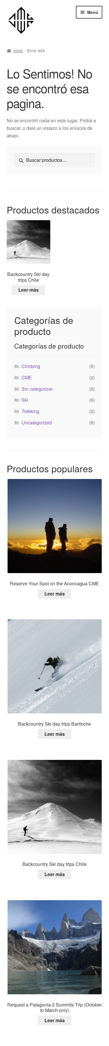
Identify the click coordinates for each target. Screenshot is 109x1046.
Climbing (31, 366)
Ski (25, 399)
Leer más (28, 289)
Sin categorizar (37, 388)
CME (27, 377)
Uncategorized (37, 422)
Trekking (30, 411)
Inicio (18, 50)
